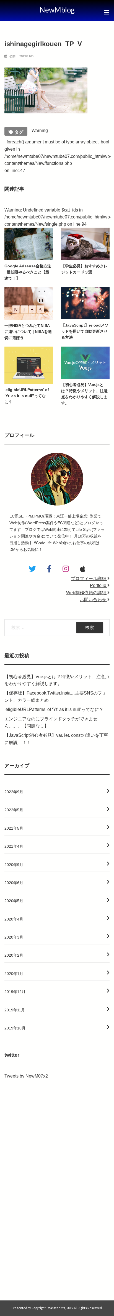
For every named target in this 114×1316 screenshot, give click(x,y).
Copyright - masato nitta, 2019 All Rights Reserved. (67, 1308)
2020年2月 (13, 955)
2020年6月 (13, 882)
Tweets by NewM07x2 (26, 1076)
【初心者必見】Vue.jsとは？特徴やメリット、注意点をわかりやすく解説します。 (57, 680)
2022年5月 (13, 810)
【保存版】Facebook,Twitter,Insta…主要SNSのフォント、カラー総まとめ (55, 697)
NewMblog (57, 9)
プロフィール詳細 (89, 578)
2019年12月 (14, 991)
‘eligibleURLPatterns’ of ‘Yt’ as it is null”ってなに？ (53, 709)
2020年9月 (13, 864)
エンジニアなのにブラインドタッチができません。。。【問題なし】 (50, 722)
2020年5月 (13, 901)
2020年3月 (13, 937)
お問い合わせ (93, 599)
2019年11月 (14, 1010)
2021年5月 (13, 828)
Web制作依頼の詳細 (86, 592)
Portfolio (98, 585)
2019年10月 (14, 1028)
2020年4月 (13, 919)
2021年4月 (13, 846)
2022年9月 (13, 792)
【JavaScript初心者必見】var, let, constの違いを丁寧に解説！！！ (56, 739)
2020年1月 (13, 973)
